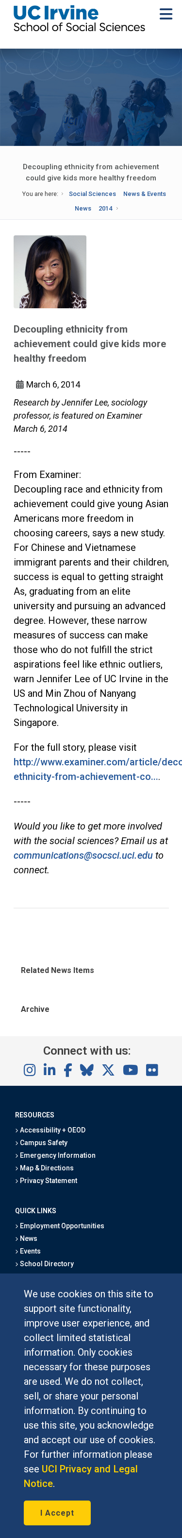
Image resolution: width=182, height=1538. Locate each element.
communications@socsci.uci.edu (83, 855)
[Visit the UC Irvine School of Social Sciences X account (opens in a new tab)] (108, 1071)
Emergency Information (57, 1155)
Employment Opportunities (61, 1226)
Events (29, 1251)
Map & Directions (46, 1168)
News (83, 208)
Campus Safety (42, 1143)
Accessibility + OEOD (52, 1130)
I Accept (57, 1513)
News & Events (144, 193)
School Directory (46, 1264)
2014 (105, 208)
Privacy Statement (48, 1180)
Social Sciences (92, 193)
